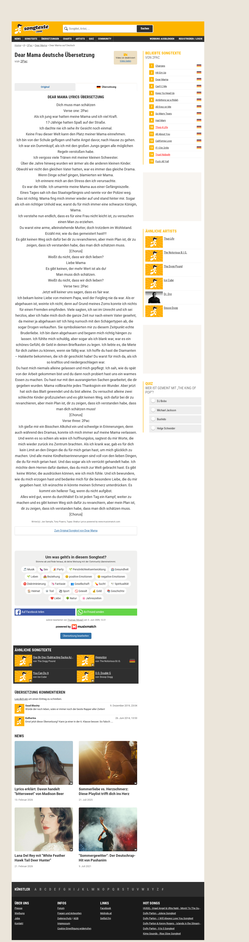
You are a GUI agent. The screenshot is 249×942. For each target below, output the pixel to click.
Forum (60, 908)
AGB (76, 918)
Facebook (105, 908)
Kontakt (19, 923)
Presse (18, 908)
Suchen (145, 28)
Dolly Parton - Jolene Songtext (159, 913)
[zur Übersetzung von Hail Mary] (199, 120)
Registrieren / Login (190, 38)
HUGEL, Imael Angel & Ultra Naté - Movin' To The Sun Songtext (177, 908)
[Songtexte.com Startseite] (33, 29)
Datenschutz (64, 918)
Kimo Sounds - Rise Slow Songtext (162, 933)
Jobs (17, 918)
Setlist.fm (105, 918)
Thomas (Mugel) (76, 620)
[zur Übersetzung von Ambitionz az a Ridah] (199, 99)
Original (45, 86)
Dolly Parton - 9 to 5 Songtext (158, 928)
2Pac (23, 61)
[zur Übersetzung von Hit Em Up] (199, 72)
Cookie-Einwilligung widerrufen (74, 928)
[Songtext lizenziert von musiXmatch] (75, 626)
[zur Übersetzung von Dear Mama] (199, 79)
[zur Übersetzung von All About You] (199, 133)
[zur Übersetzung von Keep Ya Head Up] (199, 92)
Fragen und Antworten (69, 913)
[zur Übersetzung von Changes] (199, 65)
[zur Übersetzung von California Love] (199, 140)
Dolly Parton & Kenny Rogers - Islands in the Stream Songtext (176, 923)
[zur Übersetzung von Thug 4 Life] (199, 127)
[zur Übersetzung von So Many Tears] (199, 113)
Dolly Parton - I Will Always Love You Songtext (168, 918)
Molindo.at (106, 913)
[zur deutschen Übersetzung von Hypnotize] (132, 660)
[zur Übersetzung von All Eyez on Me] (199, 106)
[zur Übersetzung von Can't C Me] (199, 86)
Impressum (63, 923)
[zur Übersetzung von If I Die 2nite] (199, 147)
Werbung (20, 913)
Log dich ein (21, 698)
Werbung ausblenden (162, 38)
